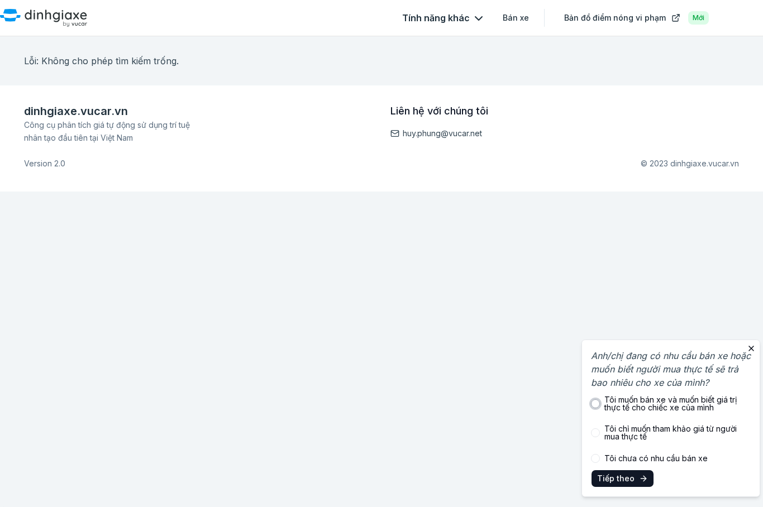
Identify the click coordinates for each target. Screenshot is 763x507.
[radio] (595, 403)
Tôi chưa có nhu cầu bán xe (656, 458)
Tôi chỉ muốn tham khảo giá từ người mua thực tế (670, 433)
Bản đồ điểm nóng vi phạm (634, 17)
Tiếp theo (616, 478)
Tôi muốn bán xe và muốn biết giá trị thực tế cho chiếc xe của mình (670, 404)
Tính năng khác (436, 17)
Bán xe (516, 17)
